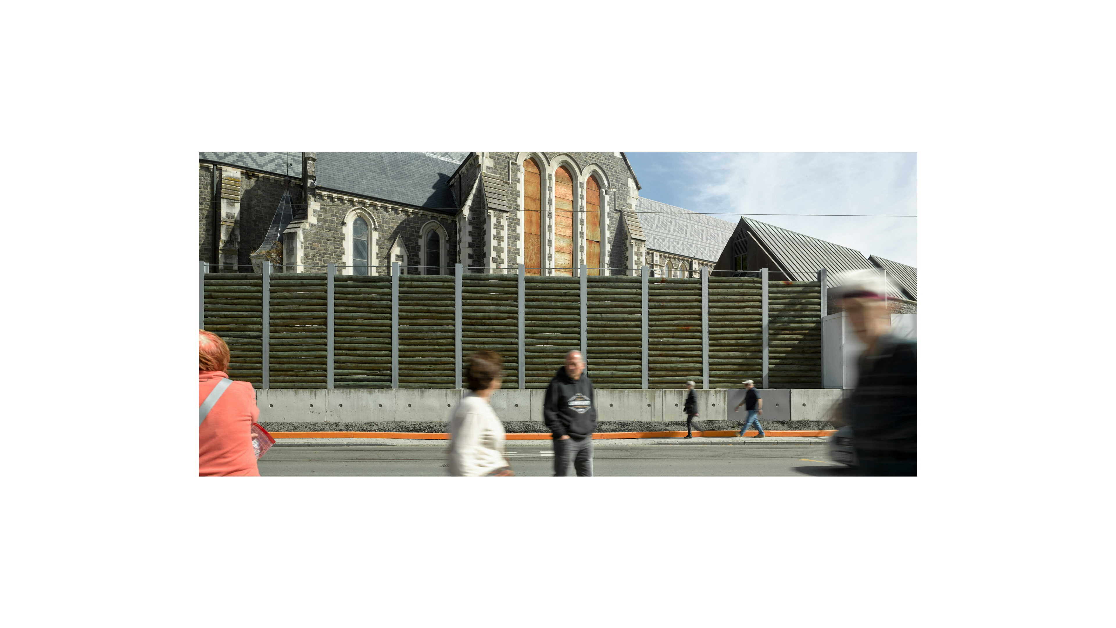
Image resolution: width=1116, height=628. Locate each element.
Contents (1069, 22)
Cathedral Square (76, 22)
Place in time (561, 22)
